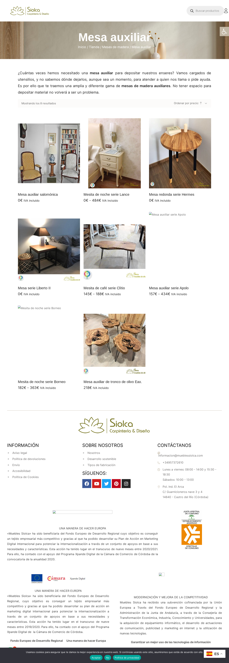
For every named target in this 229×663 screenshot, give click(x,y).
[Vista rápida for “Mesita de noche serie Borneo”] (48, 340)
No (107, 657)
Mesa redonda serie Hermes (171, 194)
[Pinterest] (116, 483)
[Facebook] (86, 483)
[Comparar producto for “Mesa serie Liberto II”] (53, 277)
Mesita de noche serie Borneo (41, 382)
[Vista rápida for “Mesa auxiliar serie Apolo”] (180, 246)
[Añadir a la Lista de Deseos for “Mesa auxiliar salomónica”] (44, 183)
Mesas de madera (115, 47)
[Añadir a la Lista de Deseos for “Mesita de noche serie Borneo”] (44, 371)
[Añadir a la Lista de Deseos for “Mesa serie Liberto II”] (44, 277)
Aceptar (96, 657)
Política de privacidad (127, 657)
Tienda (94, 47)
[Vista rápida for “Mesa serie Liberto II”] (48, 246)
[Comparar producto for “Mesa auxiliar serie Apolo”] (184, 277)
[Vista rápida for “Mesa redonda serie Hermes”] (180, 153)
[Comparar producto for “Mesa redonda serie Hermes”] (184, 183)
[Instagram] (126, 483)
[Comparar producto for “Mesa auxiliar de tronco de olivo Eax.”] (118, 371)
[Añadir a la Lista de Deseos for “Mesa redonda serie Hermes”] (175, 183)
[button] (224, 31)
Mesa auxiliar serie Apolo (169, 288)
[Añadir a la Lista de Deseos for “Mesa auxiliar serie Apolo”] (175, 277)
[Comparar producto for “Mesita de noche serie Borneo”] (53, 371)
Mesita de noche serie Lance (106, 194)
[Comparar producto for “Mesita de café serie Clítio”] (118, 277)
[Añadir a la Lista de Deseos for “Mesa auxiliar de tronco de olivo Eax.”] (110, 371)
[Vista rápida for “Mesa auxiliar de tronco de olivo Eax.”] (114, 340)
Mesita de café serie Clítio (104, 288)
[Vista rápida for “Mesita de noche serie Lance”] (114, 153)
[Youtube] (96, 483)
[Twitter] (106, 483)
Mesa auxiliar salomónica (38, 194)
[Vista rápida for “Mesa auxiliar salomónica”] (48, 153)
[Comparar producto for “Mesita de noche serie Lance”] (118, 183)
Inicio (82, 47)
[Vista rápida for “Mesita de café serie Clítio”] (114, 246)
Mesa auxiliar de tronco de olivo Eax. (113, 382)
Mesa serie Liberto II (34, 288)
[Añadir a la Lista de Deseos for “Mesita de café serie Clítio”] (110, 277)
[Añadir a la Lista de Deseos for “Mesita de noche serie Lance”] (110, 183)
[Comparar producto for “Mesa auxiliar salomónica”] (53, 183)
